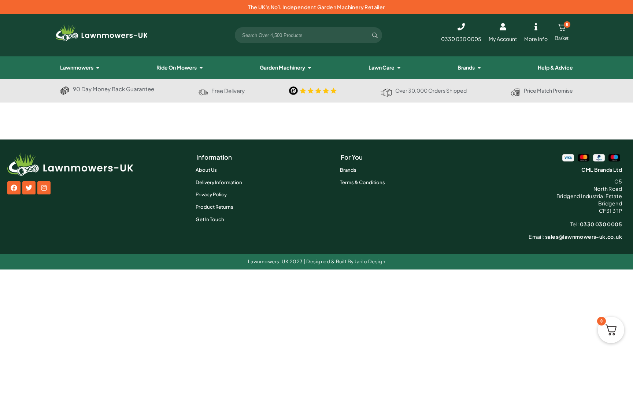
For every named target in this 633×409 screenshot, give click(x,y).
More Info (536, 39)
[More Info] (536, 26)
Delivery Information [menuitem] (219, 182)
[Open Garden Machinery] (309, 67)
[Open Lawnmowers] (97, 67)
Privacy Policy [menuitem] (211, 194)
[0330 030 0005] (461, 26)
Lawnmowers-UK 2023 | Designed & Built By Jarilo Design (316, 261)
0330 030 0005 (461, 39)
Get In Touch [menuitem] (210, 219)
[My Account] (503, 26)
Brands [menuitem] (348, 170)
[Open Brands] (479, 67)
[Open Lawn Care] (398, 67)
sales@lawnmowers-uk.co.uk (575, 236)
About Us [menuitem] (206, 170)
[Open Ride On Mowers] (201, 67)
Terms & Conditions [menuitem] (362, 182)
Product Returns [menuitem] (214, 207)
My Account (503, 39)
